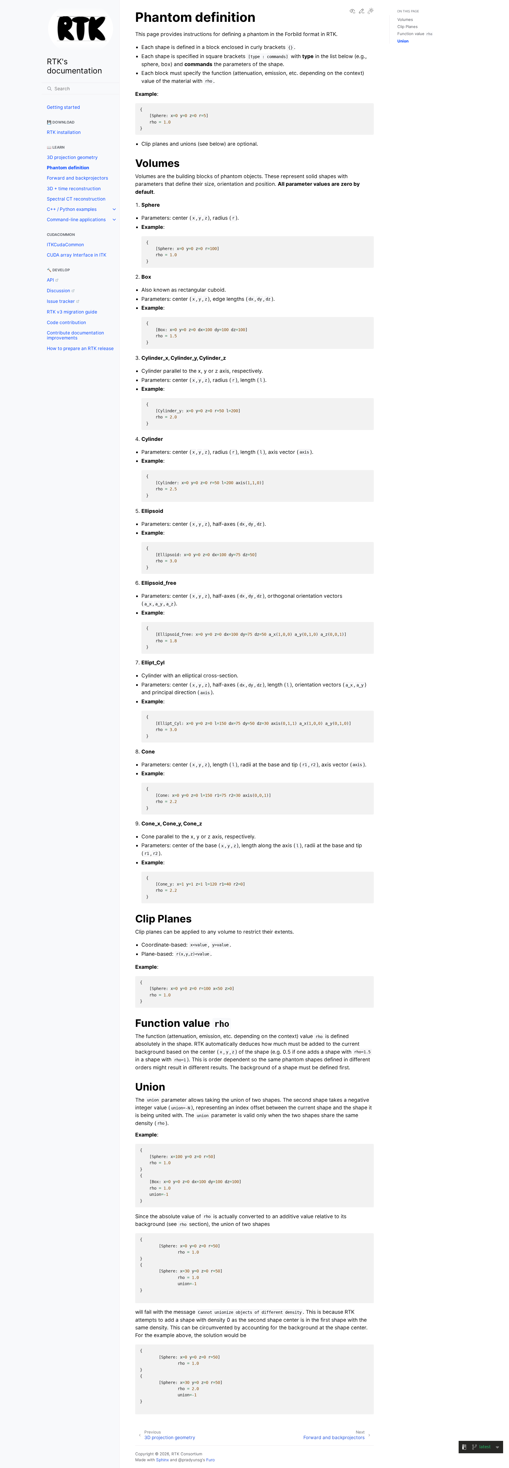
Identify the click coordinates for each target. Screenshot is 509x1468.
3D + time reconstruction (74, 188)
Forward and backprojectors (77, 178)
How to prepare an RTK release (80, 348)
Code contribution (66, 322)
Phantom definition (68, 167)
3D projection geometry (72, 157)
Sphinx (162, 1459)
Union (403, 41)
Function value (414, 33)
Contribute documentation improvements (75, 335)
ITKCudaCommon (65, 244)
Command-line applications (76, 219)
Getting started (63, 107)
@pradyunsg (190, 1459)
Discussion (58, 290)
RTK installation (64, 132)
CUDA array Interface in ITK (76, 255)
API (50, 280)
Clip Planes (407, 26)
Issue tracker (61, 301)
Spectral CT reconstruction (76, 199)
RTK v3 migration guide (72, 312)
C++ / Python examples (72, 209)
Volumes (405, 19)
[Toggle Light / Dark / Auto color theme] (370, 11)
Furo (210, 1459)
